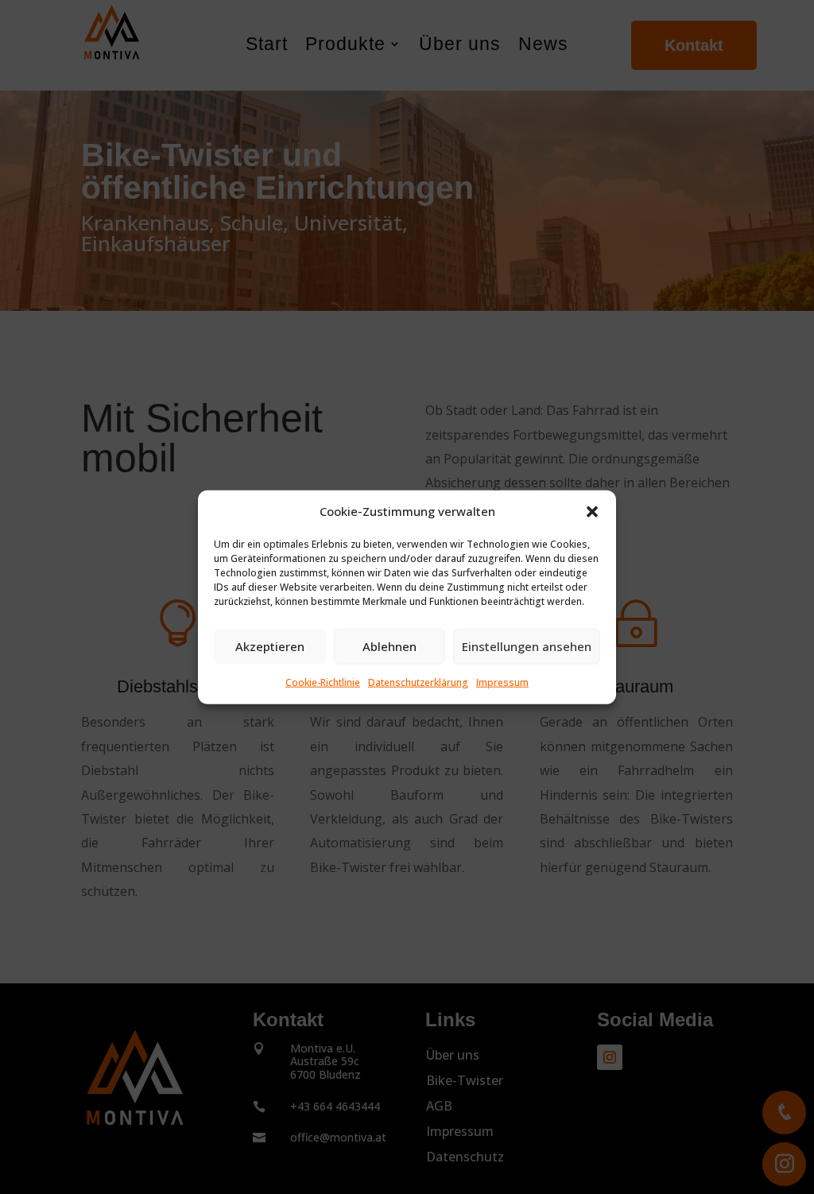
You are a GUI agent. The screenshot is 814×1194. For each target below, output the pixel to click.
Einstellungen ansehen (526, 646)
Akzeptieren (269, 646)
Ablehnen (389, 646)
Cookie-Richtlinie (322, 682)
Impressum (502, 682)
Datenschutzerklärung (418, 682)
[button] (592, 512)
